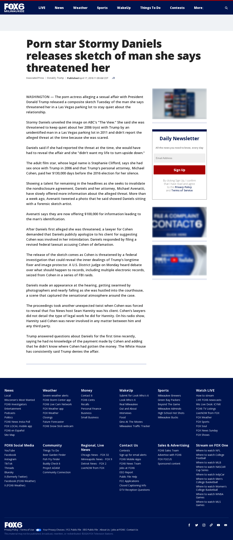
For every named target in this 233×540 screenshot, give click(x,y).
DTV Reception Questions (134, 489)
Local (7, 395)
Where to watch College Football (210, 456)
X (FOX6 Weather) (14, 485)
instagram (204, 525)
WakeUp (126, 390)
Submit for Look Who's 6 (134, 395)
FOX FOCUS (165, 459)
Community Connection (57, 472)
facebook (189, 525)
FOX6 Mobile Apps (130, 459)
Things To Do (51, 450)
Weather (50, 390)
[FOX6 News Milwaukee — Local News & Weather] (16, 7)
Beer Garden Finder (54, 455)
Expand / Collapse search (226, 8)
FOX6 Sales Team (168, 450)
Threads (9, 468)
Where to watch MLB (208, 462)
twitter (197, 525)
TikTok (8, 463)
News (8, 390)
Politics (8, 417)
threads (211, 525)
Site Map (9, 435)
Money (86, 390)
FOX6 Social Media (19, 445)
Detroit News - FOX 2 (93, 463)
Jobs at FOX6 (127, 468)
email (226, 525)
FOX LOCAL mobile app (18, 426)
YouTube (9, 450)
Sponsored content (169, 463)
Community (52, 445)
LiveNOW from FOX (207, 413)
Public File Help (128, 476)
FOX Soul (201, 426)
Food (122, 417)
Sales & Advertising (173, 445)
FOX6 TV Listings (206, 408)
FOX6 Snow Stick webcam (58, 426)
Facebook (10, 455)
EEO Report (126, 472)
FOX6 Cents (88, 400)
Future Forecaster (53, 421)
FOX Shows (203, 435)
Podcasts (9, 413)
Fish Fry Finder (51, 459)
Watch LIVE (205, 390)
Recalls (85, 404)
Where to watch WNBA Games (209, 495)
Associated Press (35, 77)
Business (86, 413)
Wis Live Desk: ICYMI (208, 404)
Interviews (125, 413)
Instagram (10, 459)
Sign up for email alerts (133, 455)
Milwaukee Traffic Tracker (134, 426)
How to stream (205, 395)
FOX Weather (50, 413)
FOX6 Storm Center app (57, 400)
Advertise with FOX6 (169, 455)
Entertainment (12, 408)
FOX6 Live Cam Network (57, 404)
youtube (218, 525)
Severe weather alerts (55, 395)
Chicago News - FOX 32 (95, 455)
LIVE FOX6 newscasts (208, 400)
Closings (48, 417)
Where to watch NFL (208, 450)
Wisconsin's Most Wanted (19, 400)
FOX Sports (202, 421)
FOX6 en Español (14, 430)
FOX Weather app (53, 408)
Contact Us (128, 445)
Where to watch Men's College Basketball (209, 480)
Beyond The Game (169, 404)
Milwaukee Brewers (169, 395)
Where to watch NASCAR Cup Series (211, 468)
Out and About (128, 408)
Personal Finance (91, 408)
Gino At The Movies (131, 421)
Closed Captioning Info (132, 485)
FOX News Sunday (207, 430)
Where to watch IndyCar (210, 474)
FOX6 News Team (130, 463)
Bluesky (8, 472)
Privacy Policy (183, 187)
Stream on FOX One (212, 445)
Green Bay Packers (169, 400)
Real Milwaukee (128, 404)
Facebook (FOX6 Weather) (19, 481)
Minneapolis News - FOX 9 (96, 459)
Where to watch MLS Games (208, 503)
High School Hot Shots (171, 413)
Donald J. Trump (55, 77)
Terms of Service (182, 190)
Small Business (90, 417)
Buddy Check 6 (51, 463)
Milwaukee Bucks (168, 417)
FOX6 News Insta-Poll (17, 421)
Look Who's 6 (127, 400)
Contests (124, 450)
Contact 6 (86, 395)
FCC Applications (129, 481)
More (198, 8)
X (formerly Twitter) (15, 476)
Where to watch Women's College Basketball (211, 488)
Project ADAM (51, 468)
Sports (163, 390)
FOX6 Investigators (15, 404)
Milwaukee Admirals (169, 408)
